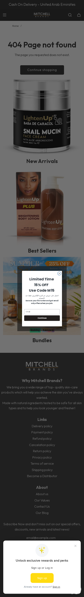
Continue (42, 318)
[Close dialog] (59, 273)
